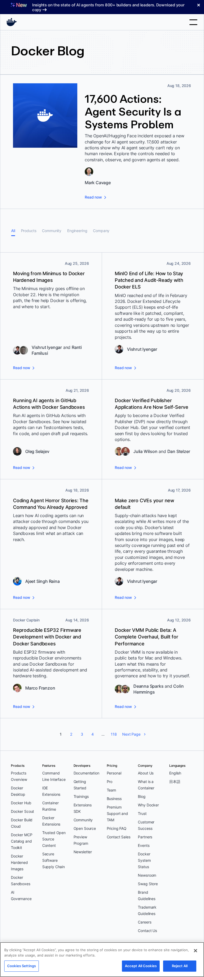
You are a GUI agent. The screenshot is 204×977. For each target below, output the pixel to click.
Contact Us (147, 930)
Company (101, 230)
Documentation (86, 773)
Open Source (85, 828)
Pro (110, 781)
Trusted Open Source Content (54, 839)
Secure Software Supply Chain (53, 860)
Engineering (77, 230)
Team (111, 790)
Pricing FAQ (116, 828)
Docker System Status (144, 860)
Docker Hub (21, 803)
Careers (144, 922)
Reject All (180, 966)
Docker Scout (22, 811)
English (175, 773)
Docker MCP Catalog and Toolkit (21, 841)
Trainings (81, 796)
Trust (142, 813)
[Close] (195, 951)
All (13, 230)
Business (114, 798)
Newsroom (147, 875)
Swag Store (148, 883)
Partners (145, 837)
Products (28, 230)
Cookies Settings (21, 966)
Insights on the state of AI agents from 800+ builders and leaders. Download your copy (108, 7)
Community (51, 230)
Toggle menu (193, 22)
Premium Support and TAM (117, 813)
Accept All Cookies (141, 966)
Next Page (131, 734)
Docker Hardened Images (19, 862)
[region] (102, 959)
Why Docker (148, 805)
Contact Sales (118, 837)
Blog (141, 796)
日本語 (174, 781)
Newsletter (83, 852)
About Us (146, 773)
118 (114, 734)
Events (143, 845)
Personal (114, 773)
